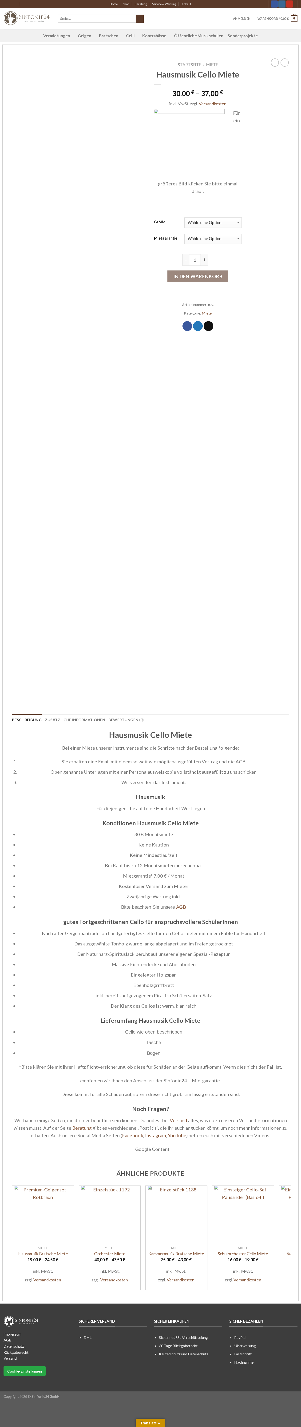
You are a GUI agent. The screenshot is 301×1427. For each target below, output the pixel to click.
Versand (178, 1120)
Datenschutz (14, 1346)
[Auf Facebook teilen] (187, 326)
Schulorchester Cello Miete (243, 1253)
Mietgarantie (165, 238)
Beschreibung (27, 719)
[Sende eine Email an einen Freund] (208, 326)
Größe (159, 222)
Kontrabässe (154, 35)
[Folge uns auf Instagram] (281, 4)
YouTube (177, 1135)
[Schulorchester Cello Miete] (242, 1214)
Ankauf (186, 4)
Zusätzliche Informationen (75, 719)
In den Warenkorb (197, 276)
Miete (212, 64)
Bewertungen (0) (126, 719)
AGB (181, 907)
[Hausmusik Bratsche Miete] (43, 1214)
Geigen (84, 35)
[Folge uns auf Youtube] (289, 4)
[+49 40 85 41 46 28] (24, 3)
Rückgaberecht (16, 1352)
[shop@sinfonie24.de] (6, 3)
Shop (126, 4)
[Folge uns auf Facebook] (274, 4)
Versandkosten (212, 103)
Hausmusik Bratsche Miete (43, 1253)
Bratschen (108, 35)
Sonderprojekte (243, 35)
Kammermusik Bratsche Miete (176, 1253)
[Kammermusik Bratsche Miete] (176, 1214)
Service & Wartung (164, 4)
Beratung (141, 4)
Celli (130, 35)
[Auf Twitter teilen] (198, 326)
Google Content (152, 1149)
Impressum (12, 1334)
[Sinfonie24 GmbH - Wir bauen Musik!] (27, 18)
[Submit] (140, 19)
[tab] (27, 719)
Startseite (189, 64)
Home (114, 4)
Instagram (155, 1135)
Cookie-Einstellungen (24, 1371)
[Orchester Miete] (109, 1214)
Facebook (132, 1135)
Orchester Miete (109, 1253)
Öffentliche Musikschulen (198, 35)
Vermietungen (56, 35)
